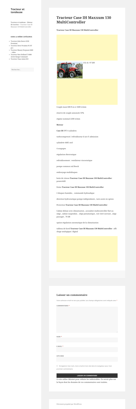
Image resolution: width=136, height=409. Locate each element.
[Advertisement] (87, 48)
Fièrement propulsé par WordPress (69, 404)
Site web (60, 356)
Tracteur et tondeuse (18, 10)
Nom (59, 337)
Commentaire (63, 306)
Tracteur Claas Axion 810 (19, 59)
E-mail (60, 346)
